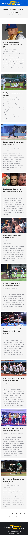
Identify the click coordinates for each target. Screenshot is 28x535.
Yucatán (13, 146)
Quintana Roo (19, 97)
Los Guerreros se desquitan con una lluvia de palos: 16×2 (13, 379)
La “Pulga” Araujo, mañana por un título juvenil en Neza (13, 429)
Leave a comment (13, 51)
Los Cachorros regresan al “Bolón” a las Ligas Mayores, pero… (12, 45)
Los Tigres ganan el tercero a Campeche (13, 94)
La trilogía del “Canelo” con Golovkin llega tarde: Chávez (12, 190)
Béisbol (4, 49)
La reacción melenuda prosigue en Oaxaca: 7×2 (13, 480)
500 (16, 516)
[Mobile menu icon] (25, 3)
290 (24, 514)
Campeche (9, 97)
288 (16, 514)
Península (14, 97)
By (12, 49)
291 (10, 516)
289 (20, 514)
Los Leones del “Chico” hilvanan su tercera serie (13, 143)
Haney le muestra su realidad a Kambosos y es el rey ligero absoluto (13, 331)
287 (12, 514)
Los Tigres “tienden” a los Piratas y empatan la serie (11, 284)
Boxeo (4, 193)
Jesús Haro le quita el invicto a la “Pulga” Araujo (13, 236)
